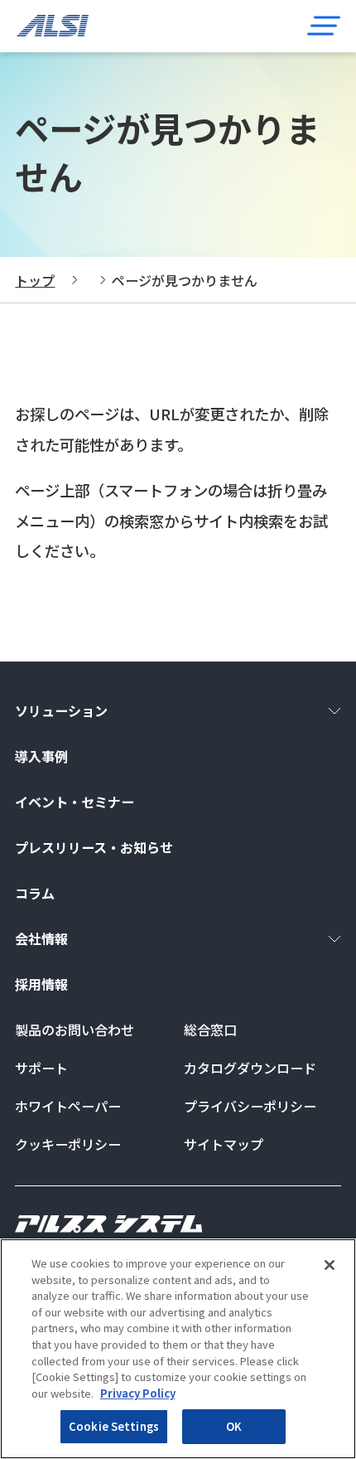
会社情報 (41, 938)
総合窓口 (210, 1030)
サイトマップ (223, 1144)
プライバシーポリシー (250, 1106)
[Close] (329, 1265)
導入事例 (41, 756)
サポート (41, 1068)
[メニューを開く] (323, 25)
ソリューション (61, 710)
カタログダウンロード (250, 1068)
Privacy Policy (138, 1393)
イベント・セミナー (74, 802)
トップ (35, 280)
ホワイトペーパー (68, 1106)
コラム (35, 893)
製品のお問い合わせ (74, 1030)
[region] (178, 1348)
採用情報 (41, 984)
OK (234, 1426)
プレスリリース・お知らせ (94, 847)
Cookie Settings (114, 1426)
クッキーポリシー (68, 1144)
